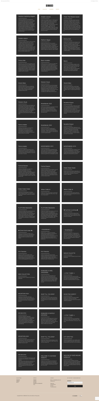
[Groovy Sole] (26, 66)
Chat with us (52, 381)
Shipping (34, 381)
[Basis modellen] (49, 66)
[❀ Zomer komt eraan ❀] (26, 234)
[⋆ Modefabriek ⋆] (49, 234)
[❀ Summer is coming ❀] (72, 213)
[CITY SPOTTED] (72, 340)
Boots (17, 382)
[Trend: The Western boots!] (72, 24)
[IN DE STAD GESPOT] (72, 297)
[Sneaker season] (26, 45)
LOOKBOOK (51, 9)
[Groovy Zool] (72, 45)
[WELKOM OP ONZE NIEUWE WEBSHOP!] (72, 361)
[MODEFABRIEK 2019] (49, 150)
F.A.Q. (34, 384)
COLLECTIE (45, 9)
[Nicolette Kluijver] (72, 108)
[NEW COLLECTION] (26, 276)
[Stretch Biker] (26, 87)
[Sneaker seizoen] (49, 24)
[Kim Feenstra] (26, 255)
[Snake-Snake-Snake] (72, 171)
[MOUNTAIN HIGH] (26, 297)
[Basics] (72, 66)
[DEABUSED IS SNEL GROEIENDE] (49, 276)
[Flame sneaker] (26, 129)
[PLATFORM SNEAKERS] (26, 213)
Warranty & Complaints (37, 383)
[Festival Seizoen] (26, 171)
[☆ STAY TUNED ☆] (72, 276)
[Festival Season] (49, 171)
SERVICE (57, 9)
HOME (39, 9)
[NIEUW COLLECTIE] (72, 255)
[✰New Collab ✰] (49, 192)
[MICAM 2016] (26, 319)
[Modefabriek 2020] (49, 108)
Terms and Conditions (30, 395)
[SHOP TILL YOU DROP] (49, 297)
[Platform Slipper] (49, 45)
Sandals (18, 381)
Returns (34, 382)
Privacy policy (37, 395)
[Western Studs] (49, 87)
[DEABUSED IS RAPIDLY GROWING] (49, 319)
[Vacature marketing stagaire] (26, 24)
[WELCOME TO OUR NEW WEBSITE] (49, 361)
